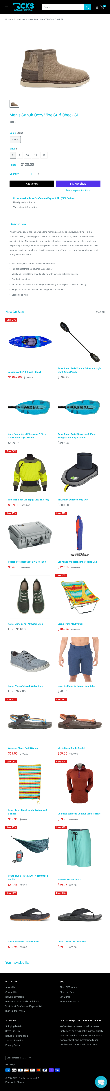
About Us (10, 987)
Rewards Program (15, 996)
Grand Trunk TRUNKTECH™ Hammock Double (28, 877)
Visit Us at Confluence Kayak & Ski (23, 1006)
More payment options (78, 190)
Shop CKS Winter (69, 987)
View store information (25, 207)
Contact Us (11, 992)
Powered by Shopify (14, 1082)
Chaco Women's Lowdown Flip (23, 941)
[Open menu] (6, 7)
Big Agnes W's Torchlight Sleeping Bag (77, 561)
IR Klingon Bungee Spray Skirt (73, 499)
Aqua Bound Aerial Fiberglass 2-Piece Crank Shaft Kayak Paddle (27, 436)
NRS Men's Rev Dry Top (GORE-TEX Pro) (28, 499)
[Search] (87, 7)
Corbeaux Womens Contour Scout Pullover (79, 813)
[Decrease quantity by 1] (24, 174)
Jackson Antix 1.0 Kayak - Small (24, 372)
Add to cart (32, 183)
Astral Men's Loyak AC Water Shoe (25, 624)
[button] (101, 1082)
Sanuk (13, 122)
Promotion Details (69, 1001)
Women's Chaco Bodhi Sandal (23, 748)
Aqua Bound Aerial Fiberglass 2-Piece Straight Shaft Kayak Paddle (77, 436)
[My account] (97, 7)
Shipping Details (14, 1026)
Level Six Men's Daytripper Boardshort (77, 686)
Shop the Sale (67, 992)
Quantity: (14, 173)
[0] (102, 7)
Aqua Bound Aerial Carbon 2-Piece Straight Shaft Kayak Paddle (79, 370)
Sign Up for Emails (15, 1011)
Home (8, 19)
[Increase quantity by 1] (38, 174)
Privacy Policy (12, 1045)
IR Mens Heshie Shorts (69, 879)
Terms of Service (14, 1040)
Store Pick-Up (12, 1031)
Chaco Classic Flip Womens (72, 941)
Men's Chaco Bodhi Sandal (71, 748)
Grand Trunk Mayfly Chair (70, 624)
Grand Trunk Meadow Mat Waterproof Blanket (27, 812)
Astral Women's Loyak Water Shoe (25, 686)
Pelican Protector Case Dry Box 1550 (27, 561)
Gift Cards (65, 996)
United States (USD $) (16, 1058)
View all (100, 312)
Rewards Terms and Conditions (22, 1001)
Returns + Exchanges (16, 1035)
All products (19, 19)
